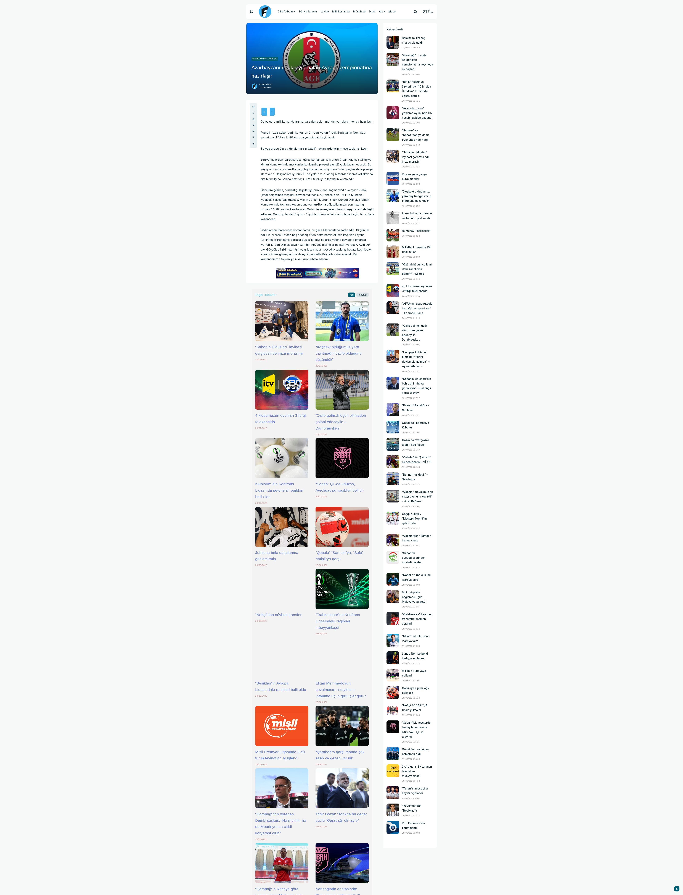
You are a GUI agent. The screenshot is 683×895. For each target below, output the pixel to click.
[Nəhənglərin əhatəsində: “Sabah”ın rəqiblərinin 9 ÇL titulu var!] (342, 863)
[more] (253, 143)
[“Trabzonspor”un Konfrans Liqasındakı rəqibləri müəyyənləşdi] (342, 589)
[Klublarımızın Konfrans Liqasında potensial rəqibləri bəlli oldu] (281, 458)
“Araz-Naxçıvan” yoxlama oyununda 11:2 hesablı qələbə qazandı (417, 113)
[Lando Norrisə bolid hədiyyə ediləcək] (392, 657)
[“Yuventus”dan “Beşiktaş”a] (392, 810)
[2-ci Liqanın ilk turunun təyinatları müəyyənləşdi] (392, 770)
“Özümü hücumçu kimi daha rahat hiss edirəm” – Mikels (417, 269)
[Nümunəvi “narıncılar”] (392, 235)
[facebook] (253, 107)
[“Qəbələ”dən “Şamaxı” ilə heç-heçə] (392, 540)
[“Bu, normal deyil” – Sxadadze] (392, 478)
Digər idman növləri (264, 58)
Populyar (362, 294)
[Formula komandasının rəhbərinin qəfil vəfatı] (392, 217)
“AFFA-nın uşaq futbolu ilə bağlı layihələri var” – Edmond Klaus (417, 308)
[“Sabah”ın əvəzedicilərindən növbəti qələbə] (392, 557)
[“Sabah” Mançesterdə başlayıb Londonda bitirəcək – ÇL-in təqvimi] (392, 726)
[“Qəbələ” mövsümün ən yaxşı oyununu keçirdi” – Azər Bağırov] (392, 496)
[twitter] (253, 113)
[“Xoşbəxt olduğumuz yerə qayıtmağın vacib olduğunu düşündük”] (342, 321)
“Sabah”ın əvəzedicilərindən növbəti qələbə (413, 557)
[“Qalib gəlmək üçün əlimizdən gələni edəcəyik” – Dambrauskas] (342, 390)
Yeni (351, 294)
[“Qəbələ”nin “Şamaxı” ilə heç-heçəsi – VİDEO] (392, 461)
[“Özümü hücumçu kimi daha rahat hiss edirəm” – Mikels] (392, 268)
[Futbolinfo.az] (265, 11)
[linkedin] (253, 131)
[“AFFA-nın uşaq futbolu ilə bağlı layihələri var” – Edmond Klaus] (392, 307)
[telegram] (253, 125)
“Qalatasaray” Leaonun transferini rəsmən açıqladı (417, 619)
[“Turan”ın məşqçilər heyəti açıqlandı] (392, 792)
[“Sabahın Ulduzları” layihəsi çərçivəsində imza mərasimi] (281, 321)
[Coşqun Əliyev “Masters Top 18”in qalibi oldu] (392, 518)
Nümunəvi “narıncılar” (416, 231)
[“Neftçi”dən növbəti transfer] (281, 589)
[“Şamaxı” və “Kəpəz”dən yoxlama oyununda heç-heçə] (392, 134)
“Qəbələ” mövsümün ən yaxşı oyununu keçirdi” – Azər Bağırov (417, 496)
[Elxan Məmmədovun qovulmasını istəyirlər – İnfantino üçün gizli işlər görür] (342, 657)
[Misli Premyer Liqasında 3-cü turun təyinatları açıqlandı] (281, 726)
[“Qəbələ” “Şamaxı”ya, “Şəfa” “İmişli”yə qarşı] (342, 527)
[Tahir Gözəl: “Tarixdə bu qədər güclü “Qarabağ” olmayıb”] (342, 788)
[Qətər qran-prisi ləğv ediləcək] (392, 692)
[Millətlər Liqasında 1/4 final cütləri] (392, 251)
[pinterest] (253, 119)
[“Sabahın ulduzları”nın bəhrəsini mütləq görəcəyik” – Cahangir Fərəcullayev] (392, 383)
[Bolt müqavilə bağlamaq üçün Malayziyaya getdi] (392, 596)
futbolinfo (265, 84)
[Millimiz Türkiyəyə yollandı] (392, 675)
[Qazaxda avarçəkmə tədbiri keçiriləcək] (392, 444)
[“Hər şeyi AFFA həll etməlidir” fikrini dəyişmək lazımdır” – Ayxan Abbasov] (392, 356)
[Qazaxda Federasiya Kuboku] (392, 427)
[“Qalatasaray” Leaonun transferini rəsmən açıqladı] (392, 618)
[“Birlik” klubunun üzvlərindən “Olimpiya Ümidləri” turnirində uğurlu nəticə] (392, 86)
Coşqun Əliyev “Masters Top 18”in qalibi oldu (414, 518)
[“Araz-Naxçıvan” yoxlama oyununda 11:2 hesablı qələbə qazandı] (392, 112)
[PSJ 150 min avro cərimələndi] (392, 827)
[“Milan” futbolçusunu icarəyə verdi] (392, 640)
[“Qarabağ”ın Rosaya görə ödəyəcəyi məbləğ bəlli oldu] (281, 863)
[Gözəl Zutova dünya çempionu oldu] (392, 753)
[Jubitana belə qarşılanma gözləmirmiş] (281, 527)
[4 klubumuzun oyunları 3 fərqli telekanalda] (281, 390)
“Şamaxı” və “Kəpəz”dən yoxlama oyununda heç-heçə (416, 135)
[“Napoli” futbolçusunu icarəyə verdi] (392, 579)
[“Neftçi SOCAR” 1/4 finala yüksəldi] (392, 709)
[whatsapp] (253, 137)
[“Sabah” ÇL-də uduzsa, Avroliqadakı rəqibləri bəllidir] (342, 458)
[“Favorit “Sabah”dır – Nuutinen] (392, 409)
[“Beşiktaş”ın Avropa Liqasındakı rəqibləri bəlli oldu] (281, 657)
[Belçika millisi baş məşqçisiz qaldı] (392, 42)
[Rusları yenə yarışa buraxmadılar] (392, 178)
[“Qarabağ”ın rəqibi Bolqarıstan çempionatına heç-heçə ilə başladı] (392, 59)
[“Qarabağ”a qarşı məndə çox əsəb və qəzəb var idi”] (342, 726)
